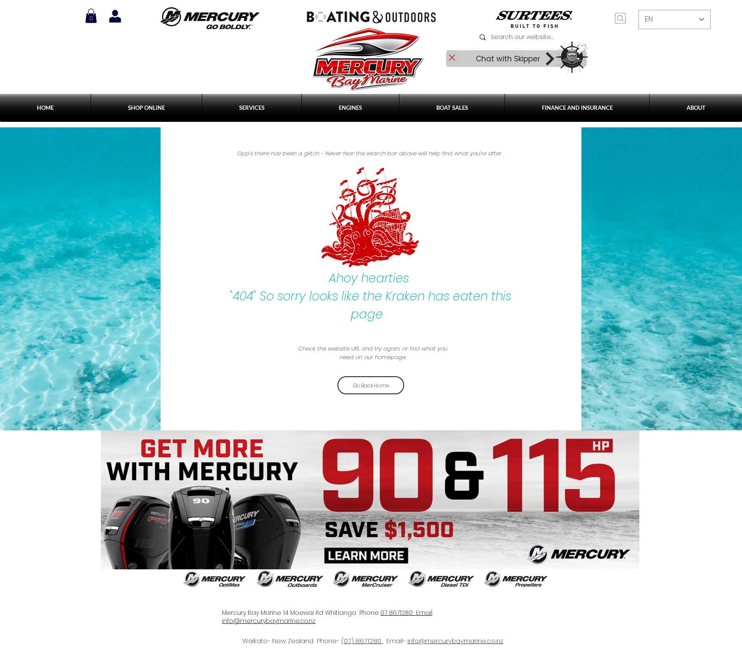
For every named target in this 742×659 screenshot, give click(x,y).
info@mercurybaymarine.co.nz (455, 640)
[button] (251, 108)
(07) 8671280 (362, 640)
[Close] (451, 57)
